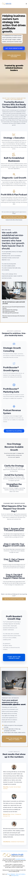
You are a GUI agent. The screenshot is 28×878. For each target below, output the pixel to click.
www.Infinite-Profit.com (20, 859)
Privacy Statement (11, 874)
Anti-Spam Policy (15, 875)
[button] (26, 4)
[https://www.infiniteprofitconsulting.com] (14, 855)
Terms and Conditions (20, 874)
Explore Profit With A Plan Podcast (14, 219)
